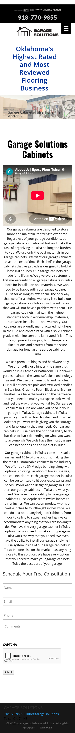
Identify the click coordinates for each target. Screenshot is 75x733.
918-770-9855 (37, 17)
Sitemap (46, 728)
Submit (8, 672)
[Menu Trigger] (66, 28)
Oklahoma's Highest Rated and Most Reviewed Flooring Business (34, 68)
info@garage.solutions (42, 714)
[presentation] (32, 655)
